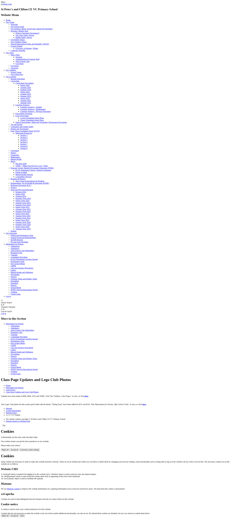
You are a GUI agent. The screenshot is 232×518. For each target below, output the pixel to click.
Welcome (14, 24)
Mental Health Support (24, 175)
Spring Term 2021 (22, 220)
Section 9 (23, 148)
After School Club (22, 61)
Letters (13, 270)
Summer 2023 (25, 96)
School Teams (16, 72)
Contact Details (16, 46)
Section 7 (23, 144)
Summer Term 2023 (23, 205)
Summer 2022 (25, 103)
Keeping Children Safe (19, 31)
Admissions (15, 246)
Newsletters (15, 275)
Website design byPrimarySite (18, 421)
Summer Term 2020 (23, 225)
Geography (15, 151)
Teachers (18, 57)
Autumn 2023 (25, 94)
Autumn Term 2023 (23, 203)
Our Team (10, 53)
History (13, 153)
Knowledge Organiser (23, 114)
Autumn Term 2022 (23, 209)
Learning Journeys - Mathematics (33, 109)
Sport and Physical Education (22, 190)
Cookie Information (13, 411)
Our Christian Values (19, 42)
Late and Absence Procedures (22, 268)
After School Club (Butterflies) (22, 251)
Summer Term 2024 (23, 198)
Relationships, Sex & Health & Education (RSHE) (30, 183)
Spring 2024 (25, 92)
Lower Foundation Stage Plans (32, 118)
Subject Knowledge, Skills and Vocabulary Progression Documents (41, 122)
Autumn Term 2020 (23, 222)
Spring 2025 (25, 85)
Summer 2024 (25, 90)
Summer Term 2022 (23, 211)
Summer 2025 (20, 192)
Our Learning (11, 77)
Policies (14, 285)
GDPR (13, 266)
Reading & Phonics (18, 179)
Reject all (5, 450)
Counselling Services (23, 177)
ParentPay (14, 283)
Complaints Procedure (19, 257)
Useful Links (16, 294)
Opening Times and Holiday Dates (24, 279)
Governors (19, 64)
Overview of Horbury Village (26, 48)
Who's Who (15, 55)
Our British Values (18, 40)
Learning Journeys (22, 105)
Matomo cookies (13, 489)
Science (14, 188)
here (144, 404)
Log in (8, 296)
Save (22, 516)
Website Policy (11, 413)
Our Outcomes (11, 233)
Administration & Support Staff (27, 59)
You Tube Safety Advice (24, 35)
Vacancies (14, 68)
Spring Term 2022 (22, 214)
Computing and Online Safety (22, 127)
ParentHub (15, 281)
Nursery (14, 277)
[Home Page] (6, 4)
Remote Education (18, 79)
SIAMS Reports (17, 240)
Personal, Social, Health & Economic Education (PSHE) (32, 168)
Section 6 (23, 142)
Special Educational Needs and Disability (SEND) (30, 44)
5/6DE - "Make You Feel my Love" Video (31, 166)
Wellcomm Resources (23, 133)
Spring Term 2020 (22, 227)
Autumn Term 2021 (23, 216)
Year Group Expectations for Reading (29, 181)
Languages (15, 155)
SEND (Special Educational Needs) (24, 290)
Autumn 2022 (25, 101)
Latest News (10, 390)
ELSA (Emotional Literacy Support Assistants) (33, 170)
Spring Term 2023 (22, 207)
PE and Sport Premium (19, 242)
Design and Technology (20, 129)
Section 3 (23, 135)
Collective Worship (18, 51)
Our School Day (17, 74)
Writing (13, 231)
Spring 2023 (25, 98)
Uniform (14, 292)
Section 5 (23, 140)
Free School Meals (18, 264)
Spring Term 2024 (22, 201)
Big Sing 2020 (21, 164)
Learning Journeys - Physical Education (35, 111)
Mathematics (15, 157)
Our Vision (10, 22)
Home (8, 20)
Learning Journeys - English (31, 107)
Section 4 (23, 138)
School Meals (16, 288)
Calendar (14, 255)
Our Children (11, 70)
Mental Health (16, 159)
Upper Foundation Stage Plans (32, 120)
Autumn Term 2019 (23, 229)
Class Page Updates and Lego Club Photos (22, 392)
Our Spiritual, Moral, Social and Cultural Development (31, 29)
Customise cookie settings (29, 450)
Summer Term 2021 (23, 218)
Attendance (15, 248)
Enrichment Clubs (17, 262)
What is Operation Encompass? (27, 33)
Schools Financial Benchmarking (23, 238)
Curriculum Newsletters (24, 83)
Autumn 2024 (25, 88)
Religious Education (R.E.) (21, 185)
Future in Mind (21, 172)
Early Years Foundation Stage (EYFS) (25, 131)
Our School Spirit (17, 27)
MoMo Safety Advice (23, 37)
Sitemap (9, 408)
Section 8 (23, 146)
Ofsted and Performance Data (22, 235)
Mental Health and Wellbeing (22, 272)
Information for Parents (14, 244)
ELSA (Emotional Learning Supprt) (24, 259)
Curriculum (15, 81)
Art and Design (16, 124)
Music (13, 161)
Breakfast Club (16, 253)
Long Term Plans (22, 116)
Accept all (14, 450)
